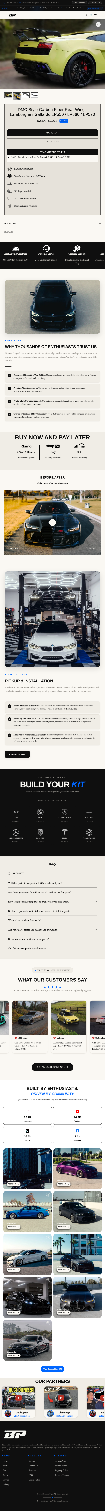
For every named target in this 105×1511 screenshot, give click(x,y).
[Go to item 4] (34, 95)
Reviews (32, 1470)
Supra (5, 1475)
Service (6, 1479)
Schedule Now (17, 754)
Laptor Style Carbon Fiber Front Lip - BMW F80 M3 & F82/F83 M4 (65, 1045)
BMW (5, 1465)
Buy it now (52, 141)
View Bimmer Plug (50, 1369)
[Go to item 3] (26, 95)
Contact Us (95, 2)
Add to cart (52, 132)
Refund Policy (61, 1465)
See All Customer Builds (52, 1067)
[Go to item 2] (17, 96)
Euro (5, 1470)
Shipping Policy (61, 1470)
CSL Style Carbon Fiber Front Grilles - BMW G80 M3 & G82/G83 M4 (25, 1045)
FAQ (31, 1475)
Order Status (34, 1479)
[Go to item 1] (8, 95)
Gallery (6, 1484)
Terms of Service (62, 1475)
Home (5, 1460)
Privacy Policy (61, 1460)
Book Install (79, 2)
